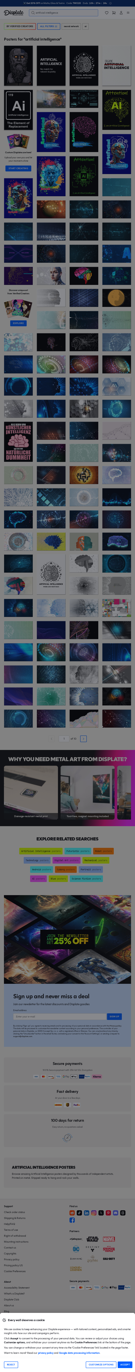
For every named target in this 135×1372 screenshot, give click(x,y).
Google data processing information (79, 1352)
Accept (125, 1364)
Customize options (101, 1364)
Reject (11, 1364)
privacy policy (46, 1352)
